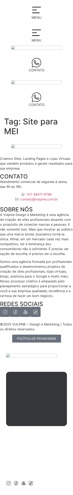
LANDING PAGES (22, 387)
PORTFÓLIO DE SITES (26, 379)
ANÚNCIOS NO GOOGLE (28, 403)
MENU (36, 17)
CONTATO (36, 70)
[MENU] (36, 10)
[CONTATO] (36, 63)
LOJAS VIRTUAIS (22, 395)
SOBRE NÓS (18, 411)
